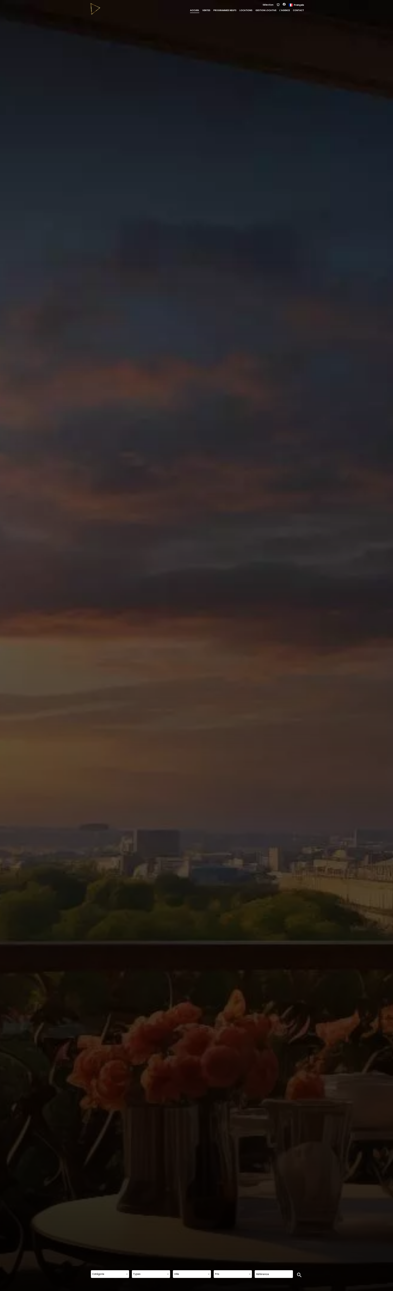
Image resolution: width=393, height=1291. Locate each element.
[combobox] (110, 1274)
